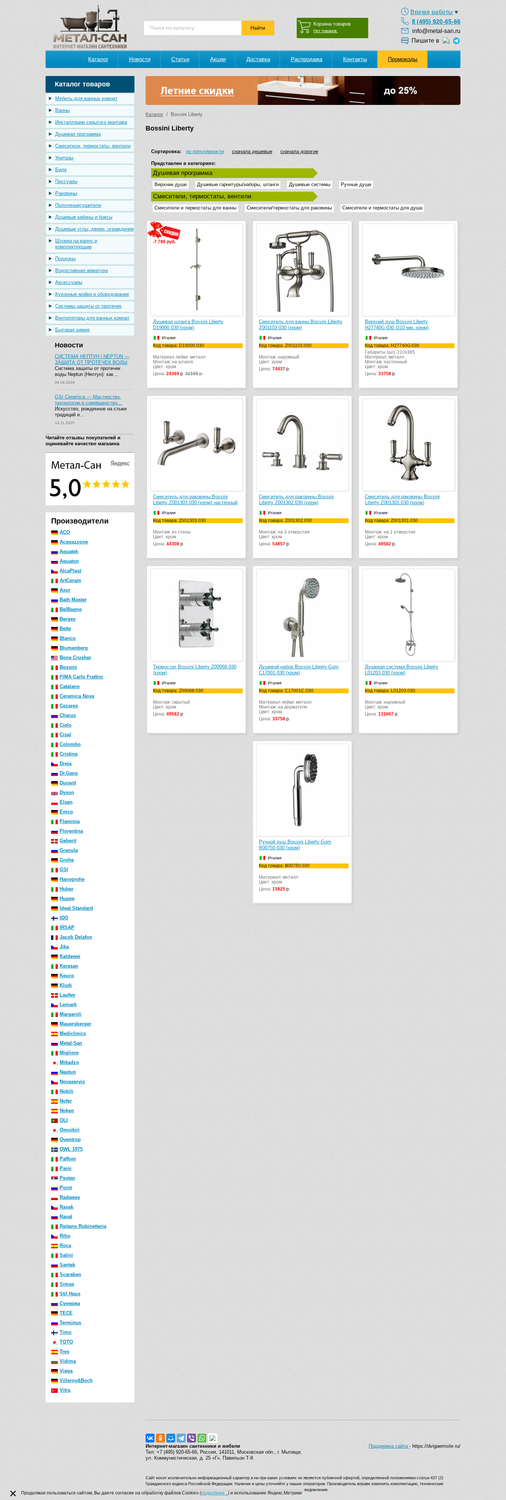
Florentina (71, 831)
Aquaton (69, 561)
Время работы (431, 12)
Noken (67, 1110)
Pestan (67, 1178)
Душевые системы (309, 184)
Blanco (68, 638)
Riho (65, 1236)
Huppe (67, 898)
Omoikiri (70, 1130)
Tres (64, 1351)
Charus (68, 715)
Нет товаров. (325, 31)
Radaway (70, 1197)
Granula (69, 850)
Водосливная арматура (81, 270)
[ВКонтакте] (150, 1438)
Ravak (66, 1207)
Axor (65, 590)
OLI (64, 1120)
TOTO (66, 1342)
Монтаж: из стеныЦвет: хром (179, 532)
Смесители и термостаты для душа (382, 208)
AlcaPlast (70, 571)
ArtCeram (70, 580)
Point (66, 1187)
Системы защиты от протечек (88, 306)
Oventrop (70, 1139)
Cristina (68, 754)
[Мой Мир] (170, 1438)
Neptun (68, 1072)
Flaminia (70, 821)
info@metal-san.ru (436, 31)
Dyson (67, 792)
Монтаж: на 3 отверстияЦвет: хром (285, 532)
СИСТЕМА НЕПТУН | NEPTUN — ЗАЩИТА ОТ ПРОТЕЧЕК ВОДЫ (92, 359)
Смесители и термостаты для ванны (195, 208)
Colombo (70, 744)
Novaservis (72, 1081)
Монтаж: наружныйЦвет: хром (285, 357)
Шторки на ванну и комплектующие (76, 244)
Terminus (70, 1322)
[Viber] (191, 1438)
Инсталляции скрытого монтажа (91, 122)
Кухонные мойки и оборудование (92, 294)
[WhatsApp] (201, 1438)
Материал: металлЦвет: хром (284, 877)
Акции (218, 59)
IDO (64, 918)
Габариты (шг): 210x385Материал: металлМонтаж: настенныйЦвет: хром (392, 359)
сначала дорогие (299, 151)
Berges (68, 619)
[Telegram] (181, 1438)
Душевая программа (78, 134)
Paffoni (68, 1159)
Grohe (67, 860)
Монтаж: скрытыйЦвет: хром (178, 702)
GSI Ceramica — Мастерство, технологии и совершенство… (88, 400)
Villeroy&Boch (76, 1380)
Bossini (68, 667)
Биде (61, 169)
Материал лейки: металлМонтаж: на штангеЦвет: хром (179, 359)
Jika (64, 946)
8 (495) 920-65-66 (436, 22)
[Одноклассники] (160, 1438)
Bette (65, 628)
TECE (66, 1313)
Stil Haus (70, 1293)
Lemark (68, 1004)
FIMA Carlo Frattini (81, 677)
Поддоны (65, 258)
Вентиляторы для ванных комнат (92, 318)
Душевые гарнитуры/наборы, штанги (238, 184)
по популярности (205, 151)
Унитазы (64, 158)
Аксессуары (68, 282)
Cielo (65, 725)
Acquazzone (74, 542)
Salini (66, 1255)
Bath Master (73, 599)
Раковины (66, 193)
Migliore (69, 1052)
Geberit (68, 840)
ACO (65, 532)
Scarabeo (70, 1274)
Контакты (355, 59)
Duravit (68, 783)
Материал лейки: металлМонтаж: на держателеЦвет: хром (286, 704)
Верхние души (170, 184)
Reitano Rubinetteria (83, 1226)
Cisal (65, 734)
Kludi (66, 985)
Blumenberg (74, 648)
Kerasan (69, 966)
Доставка (258, 59)
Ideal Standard (76, 908)
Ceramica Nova (77, 696)
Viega (66, 1371)
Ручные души (356, 184)
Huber (66, 889)
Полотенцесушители (78, 205)
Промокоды (402, 59)
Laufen (67, 995)
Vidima (68, 1361)
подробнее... (214, 1493)
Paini (65, 1168)
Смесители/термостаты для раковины (289, 208)
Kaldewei (70, 956)
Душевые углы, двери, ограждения (94, 229)
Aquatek (69, 551)
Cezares (69, 705)
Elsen (66, 802)
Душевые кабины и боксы (83, 217)
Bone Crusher (75, 657)
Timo (65, 1332)
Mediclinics (73, 1033)
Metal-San (71, 1043)
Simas (67, 1284)
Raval (66, 1216)
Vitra (65, 1390)
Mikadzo (69, 1062)
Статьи (180, 59)
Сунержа (70, 1303)
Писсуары (66, 181)
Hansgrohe (72, 879)
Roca (65, 1245)
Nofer (66, 1101)
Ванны (62, 110)
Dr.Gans (69, 773)
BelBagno (71, 609)
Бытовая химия (72, 330)
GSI (64, 869)
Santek (67, 1265)
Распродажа (306, 59)
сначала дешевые (252, 151)
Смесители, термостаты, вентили (92, 146)
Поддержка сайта (389, 1446)
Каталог (98, 59)
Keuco (67, 975)
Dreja (65, 763)
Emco (66, 812)
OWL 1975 (71, 1149)
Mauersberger (75, 1024)
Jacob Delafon (76, 937)
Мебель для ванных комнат (86, 98)
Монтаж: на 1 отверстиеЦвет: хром (391, 532)
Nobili (66, 1091)
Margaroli (70, 1014)
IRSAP (67, 927)
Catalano (70, 686)
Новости (139, 59)
